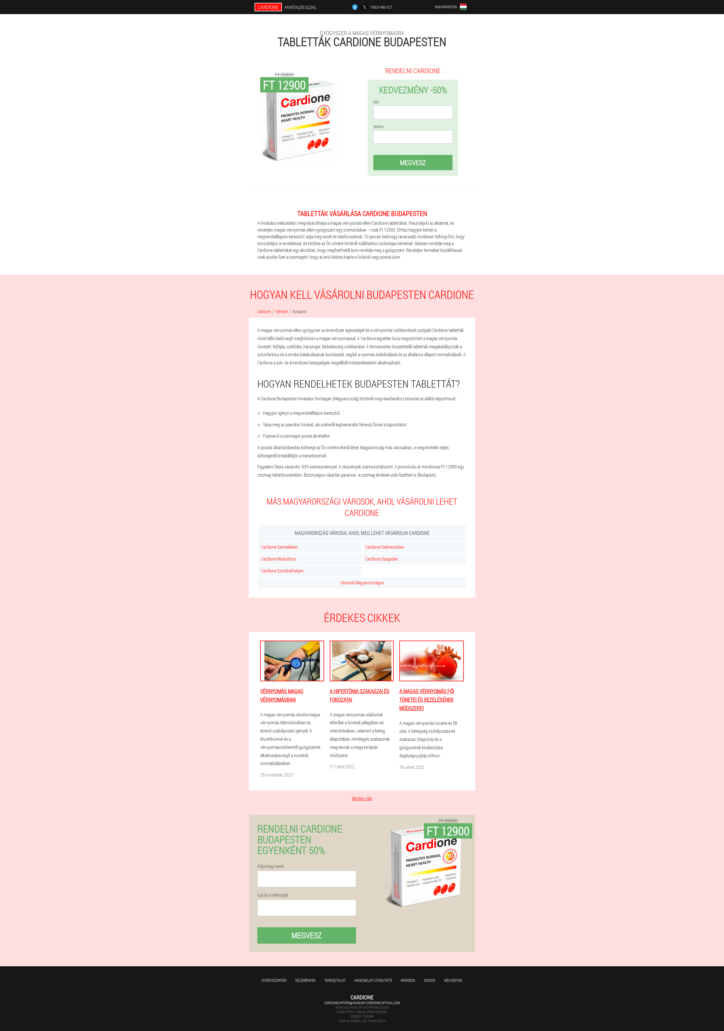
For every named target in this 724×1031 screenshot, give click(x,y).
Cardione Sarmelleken (279, 547)
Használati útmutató (373, 980)
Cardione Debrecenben (384, 547)
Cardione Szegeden (381, 559)
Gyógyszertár (274, 980)
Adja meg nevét (270, 866)
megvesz (413, 162)
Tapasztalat (335, 980)
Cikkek (430, 980)
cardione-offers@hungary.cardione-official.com (362, 1002)
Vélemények (305, 980)
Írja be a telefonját (272, 895)
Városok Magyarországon (362, 582)
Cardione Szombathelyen (282, 571)
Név (376, 102)
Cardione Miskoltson (278, 559)
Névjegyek (453, 980)
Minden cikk (362, 798)
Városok (407, 980)
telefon (378, 127)
